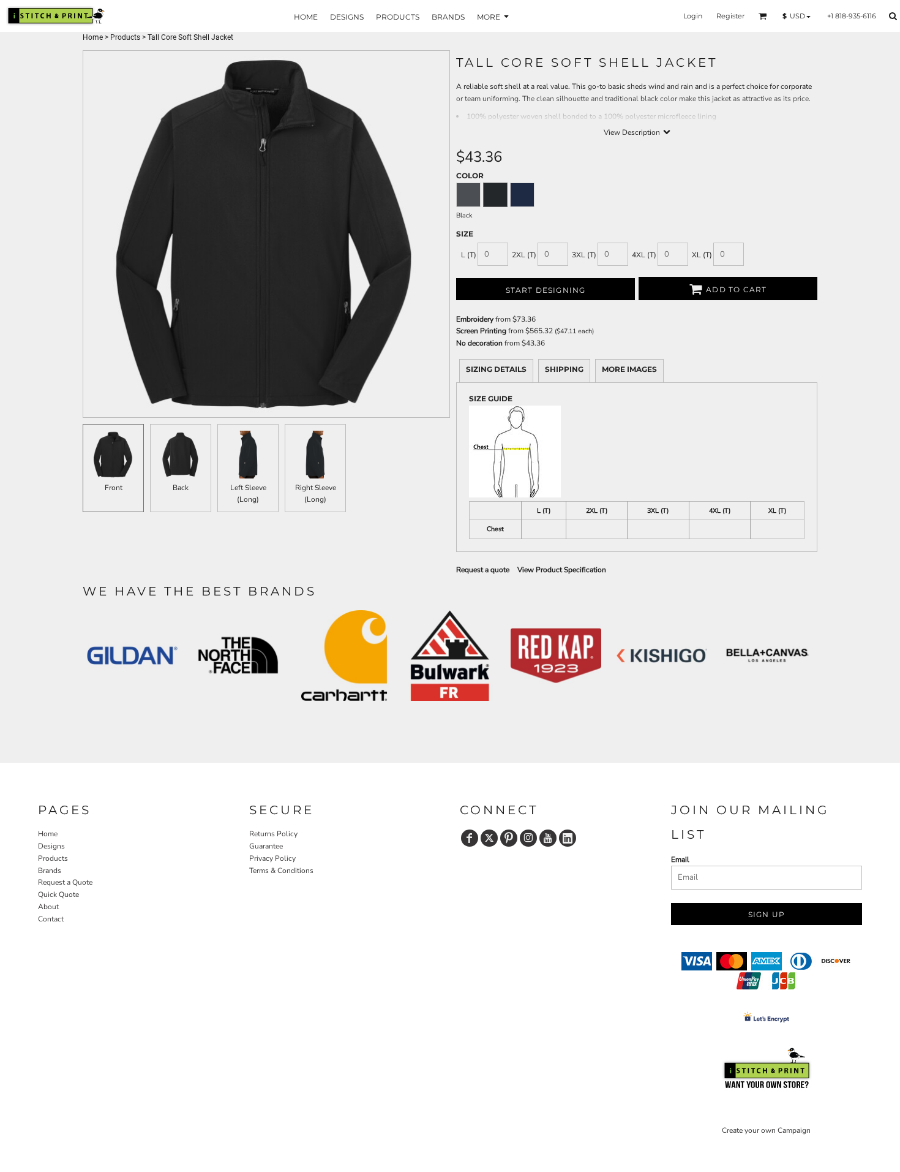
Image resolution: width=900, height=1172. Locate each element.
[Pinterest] (508, 838)
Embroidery (474, 319)
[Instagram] (528, 838)
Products (125, 37)
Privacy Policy (272, 858)
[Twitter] (489, 838)
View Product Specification (561, 570)
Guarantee (266, 846)
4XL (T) (644, 255)
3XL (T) (584, 255)
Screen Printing (481, 331)
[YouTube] (548, 838)
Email (680, 859)
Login (692, 16)
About (48, 907)
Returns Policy (273, 834)
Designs (51, 846)
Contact (51, 919)
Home (93, 37)
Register (730, 16)
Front (113, 488)
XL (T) (702, 255)
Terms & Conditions (281, 870)
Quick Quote (58, 894)
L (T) (468, 255)
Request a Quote (65, 882)
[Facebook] (469, 838)
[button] (763, 16)
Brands (49, 870)
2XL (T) (524, 255)
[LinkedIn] (567, 838)
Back (181, 488)
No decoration (479, 343)
